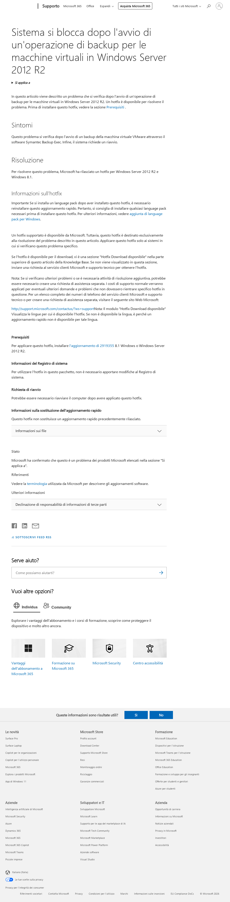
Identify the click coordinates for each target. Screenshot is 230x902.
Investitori (160, 838)
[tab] (26, 606)
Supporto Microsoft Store (94, 752)
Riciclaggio (86, 774)
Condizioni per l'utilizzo (101, 893)
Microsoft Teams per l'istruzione (172, 752)
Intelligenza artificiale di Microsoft (24, 809)
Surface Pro (11, 738)
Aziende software (89, 852)
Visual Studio (87, 859)
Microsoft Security (107, 663)
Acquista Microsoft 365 (135, 6)
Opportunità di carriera (167, 809)
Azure (8, 823)
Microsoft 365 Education (168, 760)
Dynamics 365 (13, 830)
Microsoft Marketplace (92, 838)
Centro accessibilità (148, 663)
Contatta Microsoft (58, 893)
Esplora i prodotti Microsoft (20, 774)
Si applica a (22, 82)
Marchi (124, 893)
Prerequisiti (115, 107)
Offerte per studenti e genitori (171, 781)
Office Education (164, 767)
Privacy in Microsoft (166, 830)
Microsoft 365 (72, 6)
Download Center (89, 745)
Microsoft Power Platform (94, 845)
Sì (136, 715)
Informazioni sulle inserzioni (149, 893)
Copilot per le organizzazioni (21, 752)
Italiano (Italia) (20, 872)
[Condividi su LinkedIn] (23, 524)
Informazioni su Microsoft (169, 816)
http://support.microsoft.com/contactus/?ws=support (52, 308)
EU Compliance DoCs (182, 893)
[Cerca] (161, 572)
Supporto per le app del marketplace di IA (103, 823)
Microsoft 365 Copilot (17, 845)
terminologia (37, 483)
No (161, 715)
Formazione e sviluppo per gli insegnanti (177, 774)
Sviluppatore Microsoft (92, 809)
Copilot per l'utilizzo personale (22, 760)
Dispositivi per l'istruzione (169, 745)
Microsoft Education (166, 738)
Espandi (105, 6)
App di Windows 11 (15, 781)
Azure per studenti (165, 788)
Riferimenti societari (31, 893)
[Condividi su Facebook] (14, 524)
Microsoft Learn (88, 816)
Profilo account (88, 738)
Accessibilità (162, 845)
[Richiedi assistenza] (208, 6)
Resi (82, 760)
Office (90, 6)
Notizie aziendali (164, 823)
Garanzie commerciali (92, 781)
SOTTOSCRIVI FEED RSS (33, 537)
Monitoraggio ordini (91, 767)
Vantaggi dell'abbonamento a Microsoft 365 (26, 668)
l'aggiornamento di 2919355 (91, 345)
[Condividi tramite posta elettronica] (33, 524)
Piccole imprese (13, 859)
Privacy (79, 893)
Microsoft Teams (14, 852)
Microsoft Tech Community (94, 830)
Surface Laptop (13, 745)
